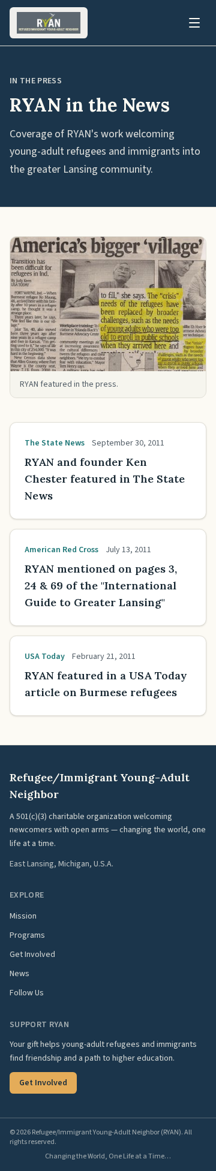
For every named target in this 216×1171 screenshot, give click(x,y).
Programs (27, 935)
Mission (23, 916)
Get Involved (32, 955)
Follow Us (27, 993)
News (19, 974)
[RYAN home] (49, 22)
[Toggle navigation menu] (194, 23)
